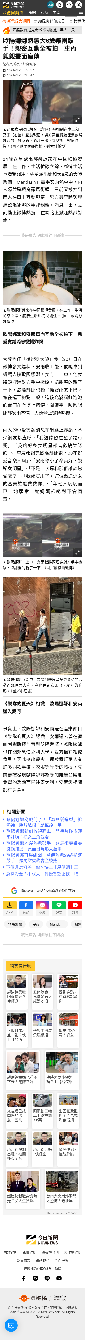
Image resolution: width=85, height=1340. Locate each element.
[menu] (81, 12)
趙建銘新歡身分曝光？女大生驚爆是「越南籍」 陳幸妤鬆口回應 (22, 1198)
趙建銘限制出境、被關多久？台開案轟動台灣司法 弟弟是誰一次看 (16, 1154)
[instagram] (35, 1278)
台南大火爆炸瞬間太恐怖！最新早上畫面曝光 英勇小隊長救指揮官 (61, 1198)
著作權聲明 (72, 1252)
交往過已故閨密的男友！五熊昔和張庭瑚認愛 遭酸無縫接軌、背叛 (16, 1116)
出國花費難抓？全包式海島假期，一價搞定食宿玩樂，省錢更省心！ (68, 1116)
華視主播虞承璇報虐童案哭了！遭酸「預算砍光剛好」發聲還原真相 (42, 1033)
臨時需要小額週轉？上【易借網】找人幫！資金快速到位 (61, 1079)
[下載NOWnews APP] (59, 4)
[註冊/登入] (78, 4)
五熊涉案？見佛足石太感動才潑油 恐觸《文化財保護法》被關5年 (42, 997)
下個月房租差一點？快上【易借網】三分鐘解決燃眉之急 (16, 1035)
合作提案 (61, 1260)
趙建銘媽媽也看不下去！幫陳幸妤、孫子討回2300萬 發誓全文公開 (22, 1079)
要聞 (56, 12)
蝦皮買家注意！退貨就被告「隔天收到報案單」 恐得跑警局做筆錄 (68, 1033)
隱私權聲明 (50, 1252)
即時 (44, 12)
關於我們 (42, 1260)
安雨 (35, 924)
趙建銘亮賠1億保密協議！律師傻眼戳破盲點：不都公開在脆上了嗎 (42, 1152)
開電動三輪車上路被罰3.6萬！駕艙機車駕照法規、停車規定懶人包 (42, 1116)
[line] (47, 1278)
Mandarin (57, 924)
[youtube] (59, 1278)
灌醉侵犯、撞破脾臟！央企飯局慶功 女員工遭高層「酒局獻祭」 (68, 1152)
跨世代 (79, 20)
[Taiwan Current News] (50, 4)
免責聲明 (29, 1252)
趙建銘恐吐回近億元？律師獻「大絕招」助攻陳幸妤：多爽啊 (16, 997)
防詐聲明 (11, 1252)
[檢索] (69, 4)
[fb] (23, 1278)
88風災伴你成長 (51, 20)
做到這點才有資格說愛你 (68, 996)
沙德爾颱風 (13, 12)
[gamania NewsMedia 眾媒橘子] (42, 1298)
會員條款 (24, 1260)
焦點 (32, 12)
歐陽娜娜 (15, 924)
